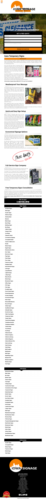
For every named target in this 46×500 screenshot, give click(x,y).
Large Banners (8, 270)
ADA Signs (7, 210)
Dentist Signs (8, 394)
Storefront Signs (9, 312)
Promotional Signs (9, 297)
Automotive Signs (9, 371)
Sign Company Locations (23, 481)
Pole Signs (7, 287)
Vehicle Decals (8, 332)
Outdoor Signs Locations (23, 483)
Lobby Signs (8, 274)
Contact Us (27, 10)
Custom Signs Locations (23, 486)
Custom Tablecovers (10, 241)
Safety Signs (8, 305)
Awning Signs (8, 216)
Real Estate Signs (9, 423)
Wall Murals (8, 351)
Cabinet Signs (8, 229)
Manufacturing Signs (10, 412)
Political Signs (8, 419)
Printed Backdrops (9, 293)
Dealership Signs (9, 392)
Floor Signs (7, 260)
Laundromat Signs (9, 406)
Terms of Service (23, 491)
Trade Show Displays (10, 320)
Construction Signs (9, 385)
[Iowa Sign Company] (23, 465)
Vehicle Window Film (10, 341)
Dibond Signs (8, 245)
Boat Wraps (7, 223)
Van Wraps (7, 330)
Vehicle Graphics (9, 334)
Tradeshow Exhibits (9, 324)
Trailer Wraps (8, 326)
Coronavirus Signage (10, 237)
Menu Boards (8, 276)
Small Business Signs (10, 433)
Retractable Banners (10, 301)
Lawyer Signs (8, 408)
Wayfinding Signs (9, 355)
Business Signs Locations (23, 487)
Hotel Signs (8, 404)
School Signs (8, 431)
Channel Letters (9, 235)
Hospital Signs (8, 400)
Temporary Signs (9, 316)
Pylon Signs (8, 299)
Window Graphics (9, 359)
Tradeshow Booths (9, 322)
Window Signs (8, 361)
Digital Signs (8, 247)
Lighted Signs (8, 272)
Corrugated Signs (9, 239)
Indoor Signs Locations (23, 482)
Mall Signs (7, 410)
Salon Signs (8, 429)
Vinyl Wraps (8, 347)
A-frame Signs (8, 208)
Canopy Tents (8, 231)
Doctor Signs (8, 396)
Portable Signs (8, 289)
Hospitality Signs (9, 402)
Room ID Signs (8, 303)
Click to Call (19, 10)
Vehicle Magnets (9, 339)
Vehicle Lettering (9, 336)
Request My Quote (22, 49)
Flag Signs (7, 256)
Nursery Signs (8, 416)
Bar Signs (7, 375)
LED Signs (7, 268)
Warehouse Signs (9, 435)
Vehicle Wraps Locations (23, 484)
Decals (6, 243)
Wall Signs (7, 353)
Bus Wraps (7, 227)
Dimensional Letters (9, 250)
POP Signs (7, 285)
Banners (7, 218)
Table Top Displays (9, 314)
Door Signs (7, 252)
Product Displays (9, 295)
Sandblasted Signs (9, 307)
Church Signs (8, 379)
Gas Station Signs (9, 398)
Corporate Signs (9, 390)
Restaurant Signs (9, 425)
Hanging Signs (8, 264)
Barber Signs (8, 377)
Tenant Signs (8, 318)
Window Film (8, 357)
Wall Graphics (8, 349)
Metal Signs (8, 279)
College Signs (8, 383)
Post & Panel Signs (9, 291)
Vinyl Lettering (8, 343)
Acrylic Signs (8, 212)
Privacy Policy (23, 490)
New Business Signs (9, 414)
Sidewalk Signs (8, 310)
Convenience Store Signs (11, 387)
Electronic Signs (9, 254)
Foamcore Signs (9, 262)
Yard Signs (7, 363)
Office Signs (8, 283)
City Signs (7, 381)
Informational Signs (9, 266)
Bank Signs (7, 373)
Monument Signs (9, 281)
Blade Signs (8, 221)
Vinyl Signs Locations (23, 485)
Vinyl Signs (7, 453)
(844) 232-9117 (24, 8)
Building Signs (8, 225)
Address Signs (8, 214)
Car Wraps (7, 233)
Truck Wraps (8, 328)
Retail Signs (8, 427)
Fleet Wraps (8, 258)
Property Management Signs (11, 421)
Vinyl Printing (8, 345)
